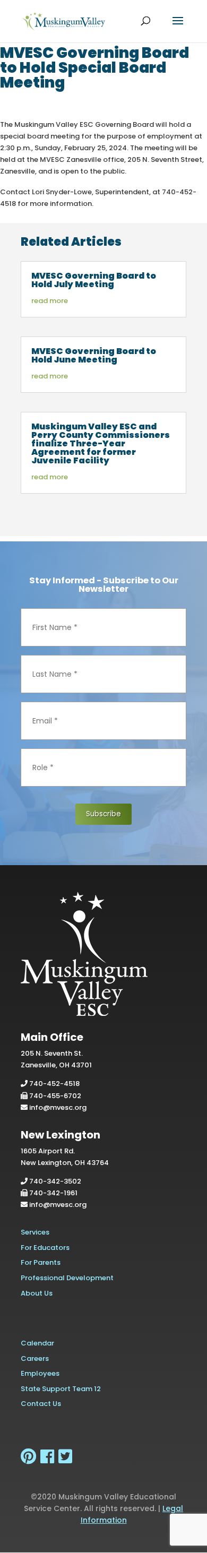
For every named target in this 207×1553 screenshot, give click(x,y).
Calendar (37, 1343)
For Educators (45, 1248)
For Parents (41, 1262)
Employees (40, 1373)
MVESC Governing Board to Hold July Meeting (93, 280)
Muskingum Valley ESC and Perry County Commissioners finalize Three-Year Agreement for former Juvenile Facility (100, 443)
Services (35, 1232)
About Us (37, 1293)
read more (49, 301)
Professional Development (67, 1278)
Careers (35, 1358)
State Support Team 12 (61, 1389)
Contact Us (41, 1404)
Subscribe (103, 814)
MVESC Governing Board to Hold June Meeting (93, 355)
